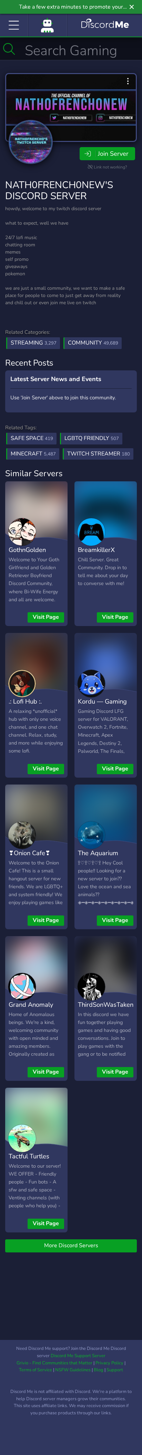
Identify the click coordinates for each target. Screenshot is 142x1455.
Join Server (113, 154)
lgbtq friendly (91, 438)
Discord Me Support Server (78, 1356)
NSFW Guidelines (73, 1370)
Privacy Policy (109, 1363)
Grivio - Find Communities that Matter (54, 1363)
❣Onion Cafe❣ (29, 853)
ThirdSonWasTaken (105, 1004)
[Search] (9, 49)
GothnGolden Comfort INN (27, 554)
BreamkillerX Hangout (96, 554)
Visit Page (46, 617)
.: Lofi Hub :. (25, 701)
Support (114, 1370)
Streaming (34, 343)
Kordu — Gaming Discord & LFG (102, 706)
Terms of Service (35, 1370)
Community (93, 343)
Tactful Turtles (29, 1156)
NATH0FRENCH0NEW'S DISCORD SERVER (59, 190)
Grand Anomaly (31, 1004)
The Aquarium (98, 853)
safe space (32, 438)
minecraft (33, 454)
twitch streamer (98, 454)
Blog (98, 1370)
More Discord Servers (71, 1245)
